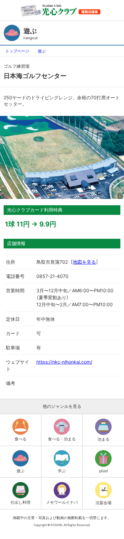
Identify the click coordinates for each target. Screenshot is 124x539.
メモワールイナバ (62, 502)
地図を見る (84, 262)
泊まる (103, 439)
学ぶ (62, 470)
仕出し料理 (20, 502)
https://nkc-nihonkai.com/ (64, 362)
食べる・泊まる (62, 438)
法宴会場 (103, 502)
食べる (20, 438)
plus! (103, 470)
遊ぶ (42, 50)
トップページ (17, 50)
